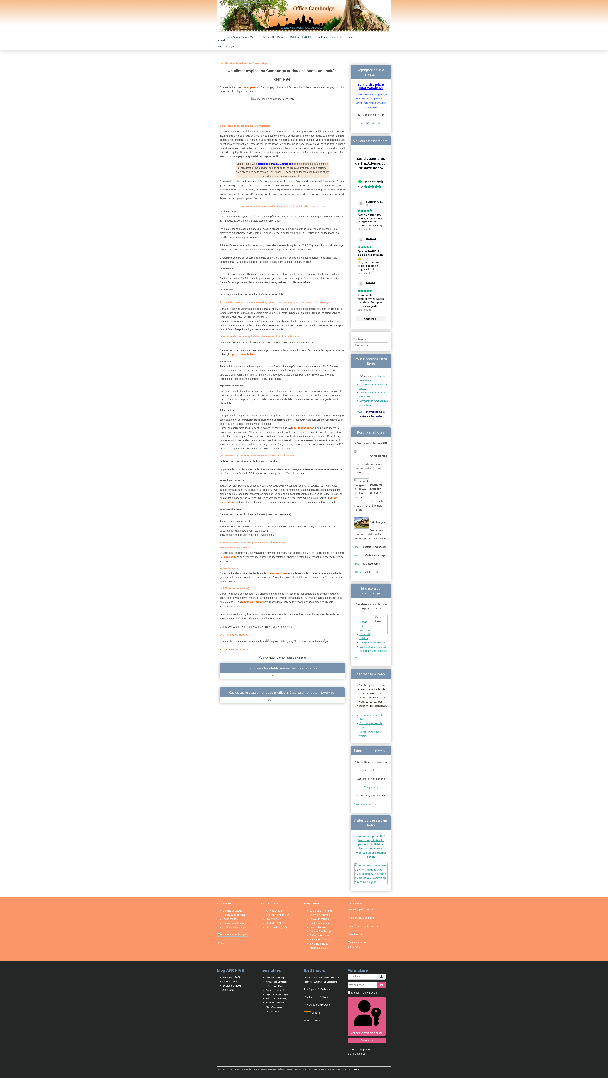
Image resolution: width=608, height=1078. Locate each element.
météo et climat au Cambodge (275, 163)
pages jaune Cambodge (277, 994)
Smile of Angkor (318, 927)
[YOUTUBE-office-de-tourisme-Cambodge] (362, 124)
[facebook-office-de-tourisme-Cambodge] (368, 124)
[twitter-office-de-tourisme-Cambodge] (374, 124)
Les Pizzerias (230, 919)
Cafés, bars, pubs (319, 935)
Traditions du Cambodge (361, 918)
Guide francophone (320, 923)
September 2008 (231, 985)
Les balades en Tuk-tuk (373, 646)
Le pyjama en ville (320, 914)
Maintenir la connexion (364, 992)
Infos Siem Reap (319, 943)
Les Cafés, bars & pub (234, 927)
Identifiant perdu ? (358, 1053)
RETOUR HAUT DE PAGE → (236, 649)
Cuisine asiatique (232, 910)
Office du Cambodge (275, 977)
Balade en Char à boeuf (373, 650)
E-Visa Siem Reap (274, 986)
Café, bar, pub (355, 934)
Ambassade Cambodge (276, 982)
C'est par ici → (370, 770)
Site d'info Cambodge (275, 1002)
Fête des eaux (272, 1011)
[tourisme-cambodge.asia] (282, 675)
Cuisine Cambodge (320, 931)
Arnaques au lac (319, 947)
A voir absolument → (365, 803)
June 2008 (228, 989)
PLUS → (361, 411)
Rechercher (361, 339)
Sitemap (356, 1069)
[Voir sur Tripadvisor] (361, 203)
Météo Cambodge (274, 1007)
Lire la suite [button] (364, 229)
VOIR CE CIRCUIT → (315, 1020)
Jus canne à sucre (320, 939)
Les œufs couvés (319, 919)
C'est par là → (371, 787)
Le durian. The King (321, 910)
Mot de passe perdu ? (360, 1049)
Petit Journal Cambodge (277, 998)
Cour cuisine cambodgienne (363, 926)
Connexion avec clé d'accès (366, 1033)
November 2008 (231, 977)
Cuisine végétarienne (234, 923)
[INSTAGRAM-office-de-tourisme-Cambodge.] (379, 124)
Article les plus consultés (361, 909)
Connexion (367, 1040)
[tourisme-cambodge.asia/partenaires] (282, 700)
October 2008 (230, 981)
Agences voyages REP (276, 990)
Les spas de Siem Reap (372, 642)
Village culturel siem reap (365, 626)
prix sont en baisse (243, 354)
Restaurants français (234, 914)
